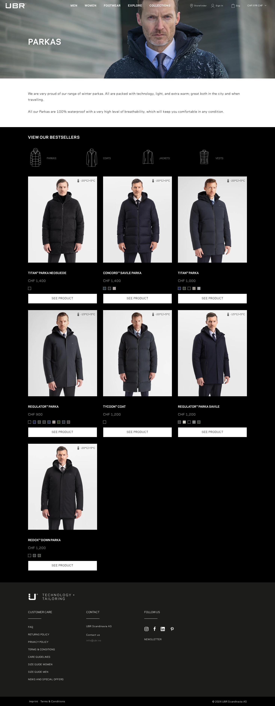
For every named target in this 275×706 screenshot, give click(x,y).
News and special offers (46, 679)
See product (62, 298)
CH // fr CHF (255, 34)
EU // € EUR (255, 20)
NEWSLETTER (153, 639)
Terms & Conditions (41, 649)
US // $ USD (255, 42)
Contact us (93, 635)
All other (253, 11)
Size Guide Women (40, 664)
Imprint (33, 701)
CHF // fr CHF (255, 5)
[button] (75, 6)
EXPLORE (135, 5)
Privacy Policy (38, 642)
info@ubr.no (93, 640)
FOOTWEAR (112, 5)
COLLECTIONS (160, 5)
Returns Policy (38, 634)
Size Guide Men (38, 672)
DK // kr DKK (255, 16)
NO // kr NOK (255, 25)
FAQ (30, 627)
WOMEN (91, 5)
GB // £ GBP (255, 38)
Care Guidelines (39, 657)
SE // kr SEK (255, 29)
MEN (74, 5)
